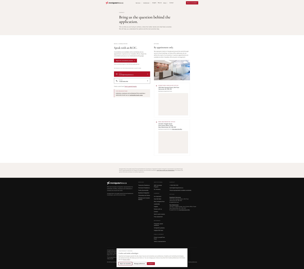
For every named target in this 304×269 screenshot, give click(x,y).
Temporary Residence (144, 185)
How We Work (157, 199)
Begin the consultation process (124, 60)
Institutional (146, 3)
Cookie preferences (192, 262)
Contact (171, 2)
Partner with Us (158, 209)
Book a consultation (192, 2)
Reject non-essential (125, 263)
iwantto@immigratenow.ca (176, 187)
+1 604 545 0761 (173, 185)
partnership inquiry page (136, 95)
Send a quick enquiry (159, 214)
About (164, 3)
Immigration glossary (159, 227)
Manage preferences (139, 263)
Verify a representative (160, 241)
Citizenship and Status (144, 195)
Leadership (157, 204)
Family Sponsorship (143, 190)
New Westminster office (184, 209)
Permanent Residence (144, 187)
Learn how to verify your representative (165, 170)
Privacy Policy (126, 259)
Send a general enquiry (131, 86)
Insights (154, 2)
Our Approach (157, 196)
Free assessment (158, 216)
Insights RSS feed (158, 230)
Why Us (160, 2)
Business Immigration (143, 192)
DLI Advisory (157, 189)
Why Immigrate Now (159, 201)
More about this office (177, 129)
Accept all (151, 263)
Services (138, 3)
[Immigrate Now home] (114, 3)
